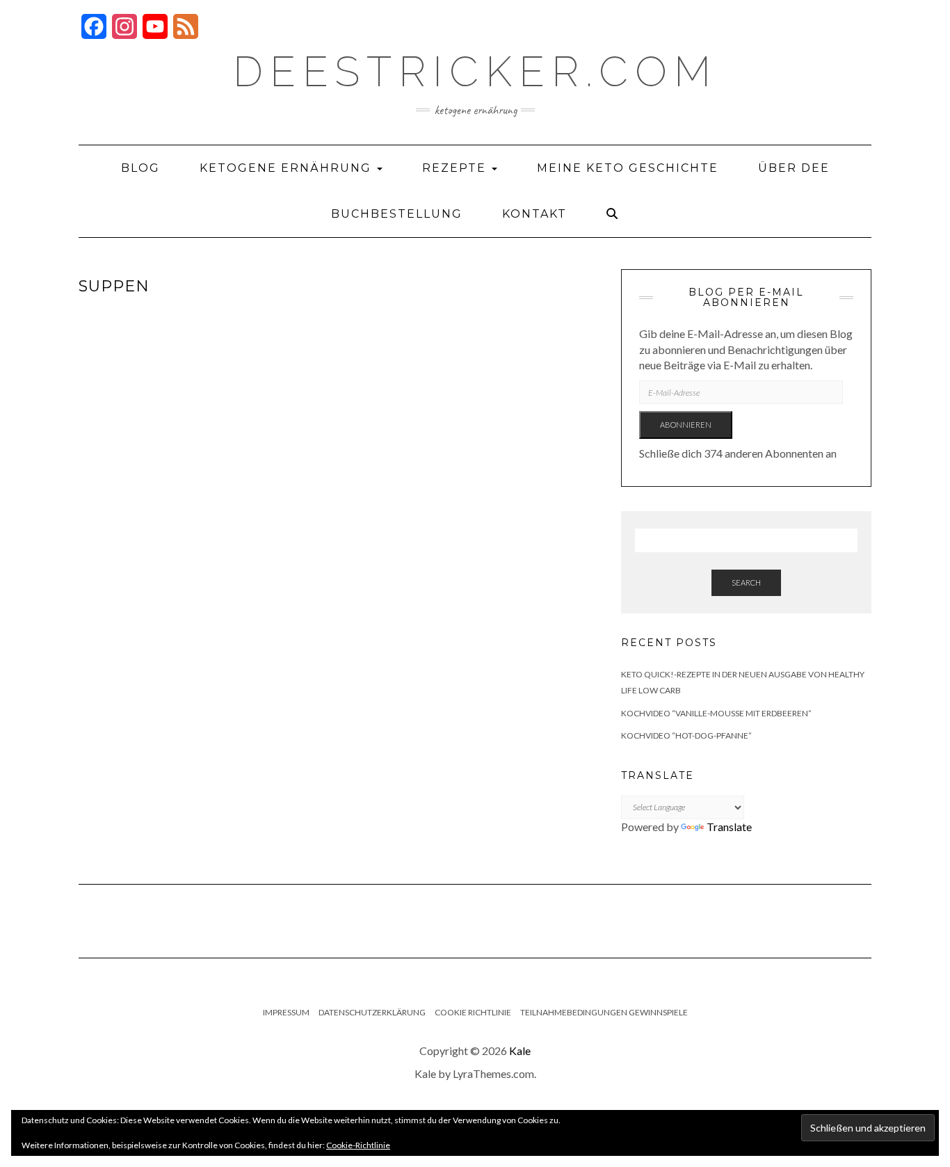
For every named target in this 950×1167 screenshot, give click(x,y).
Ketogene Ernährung (288, 168)
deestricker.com (475, 71)
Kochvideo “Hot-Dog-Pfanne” (686, 735)
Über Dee (794, 168)
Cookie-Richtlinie (358, 1145)
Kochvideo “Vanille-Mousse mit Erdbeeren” (716, 713)
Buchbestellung (396, 213)
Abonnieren (685, 424)
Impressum (286, 1012)
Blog (140, 168)
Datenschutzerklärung (372, 1012)
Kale (520, 1050)
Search (746, 582)
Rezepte (456, 168)
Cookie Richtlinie (473, 1012)
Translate (729, 826)
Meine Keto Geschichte (627, 168)
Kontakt (534, 213)
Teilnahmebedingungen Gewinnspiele (604, 1012)
